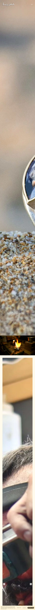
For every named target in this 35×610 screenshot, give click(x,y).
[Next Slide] (31, 584)
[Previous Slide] (4, 584)
